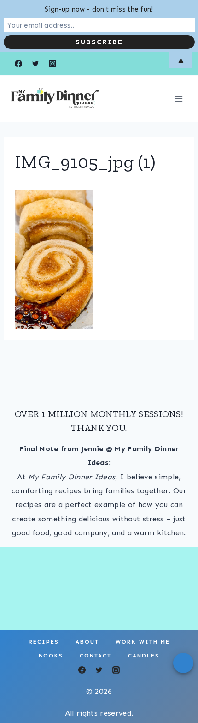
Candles (143, 655)
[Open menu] (178, 98)
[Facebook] (82, 670)
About (87, 642)
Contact (95, 655)
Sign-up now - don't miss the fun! (99, 9)
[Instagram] (116, 670)
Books (51, 655)
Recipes (44, 642)
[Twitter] (99, 670)
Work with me (143, 642)
